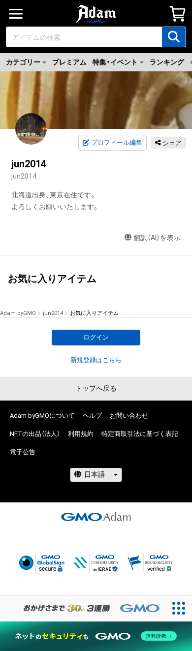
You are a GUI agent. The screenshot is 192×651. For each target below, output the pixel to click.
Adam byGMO (18, 313)
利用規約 (81, 433)
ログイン (96, 337)
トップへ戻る (96, 388)
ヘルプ (92, 415)
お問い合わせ (129, 415)
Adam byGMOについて (42, 415)
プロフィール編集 (116, 142)
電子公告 (22, 452)
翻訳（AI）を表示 (157, 238)
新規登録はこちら (96, 360)
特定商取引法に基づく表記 (139, 433)
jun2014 (53, 313)
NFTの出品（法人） (35, 433)
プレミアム (69, 62)
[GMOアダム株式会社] (96, 516)
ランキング (167, 62)
